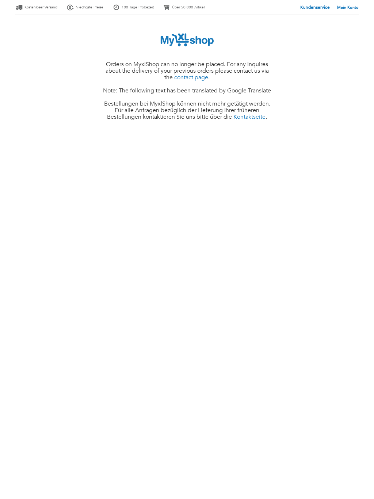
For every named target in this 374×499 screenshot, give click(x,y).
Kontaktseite (249, 117)
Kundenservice (315, 7)
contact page (191, 77)
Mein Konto (348, 7)
